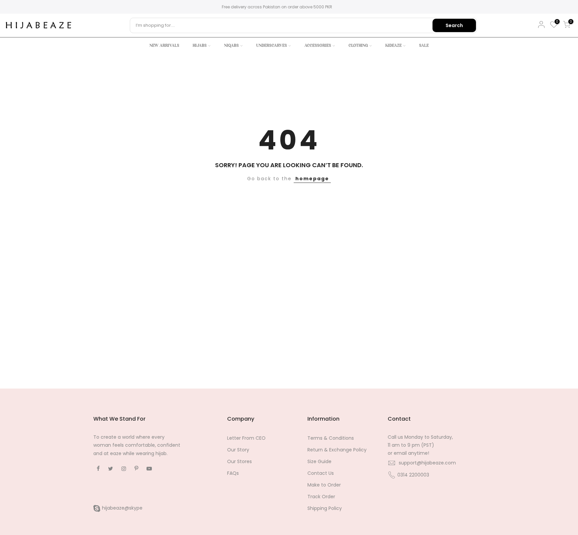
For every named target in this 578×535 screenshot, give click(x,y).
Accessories (317, 46)
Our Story (238, 449)
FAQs (233, 473)
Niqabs (231, 46)
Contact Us (320, 473)
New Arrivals (164, 46)
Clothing (358, 46)
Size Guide (319, 461)
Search (454, 25)
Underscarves (271, 46)
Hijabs (200, 46)
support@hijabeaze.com (427, 462)
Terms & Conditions (330, 438)
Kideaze (393, 46)
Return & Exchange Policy (337, 449)
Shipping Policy (324, 508)
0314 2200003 (413, 474)
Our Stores (239, 461)
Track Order (321, 496)
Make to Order (324, 484)
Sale (424, 46)
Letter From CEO (246, 438)
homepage (312, 178)
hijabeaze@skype (122, 508)
